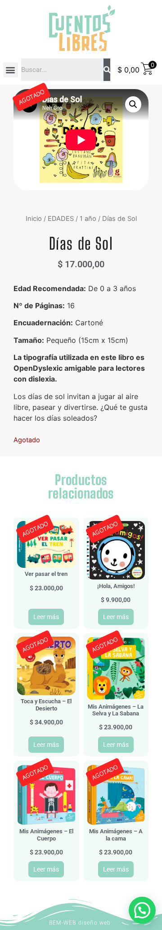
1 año (88, 219)
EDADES (61, 219)
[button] (10, 70)
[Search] (107, 69)
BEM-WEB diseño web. (81, 923)
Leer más (46, 616)
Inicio (34, 219)
